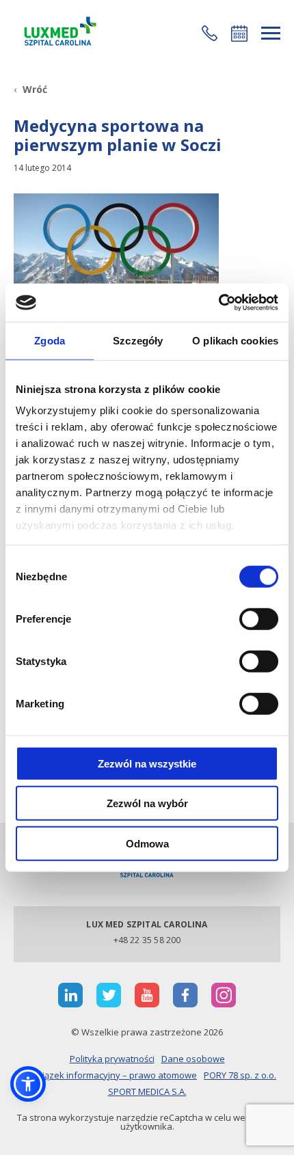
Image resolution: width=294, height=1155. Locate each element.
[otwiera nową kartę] (70, 995)
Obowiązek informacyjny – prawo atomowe (107, 1075)
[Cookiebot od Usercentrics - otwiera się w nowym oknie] (218, 303)
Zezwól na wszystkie (147, 763)
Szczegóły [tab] (138, 340)
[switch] (258, 618)
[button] (209, 33)
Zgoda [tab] (49, 340)
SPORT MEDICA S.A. (147, 1091)
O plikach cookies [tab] (235, 340)
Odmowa (147, 843)
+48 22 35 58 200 (147, 940)
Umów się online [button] (239, 33)
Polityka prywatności (112, 1058)
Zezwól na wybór (147, 803)
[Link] (58, 33)
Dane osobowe (193, 1058)
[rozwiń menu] (270, 33)
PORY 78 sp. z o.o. (240, 1075)
